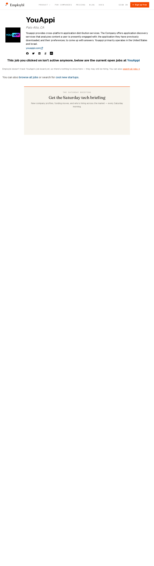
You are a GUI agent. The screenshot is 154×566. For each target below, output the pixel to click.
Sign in (123, 5)
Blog (92, 5)
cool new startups (67, 77)
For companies (63, 5)
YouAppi (133, 60)
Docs (101, 5)
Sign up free (141, 5)
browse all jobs (28, 77)
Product (43, 5)
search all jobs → (131, 69)
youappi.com (33, 48)
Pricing (80, 5)
